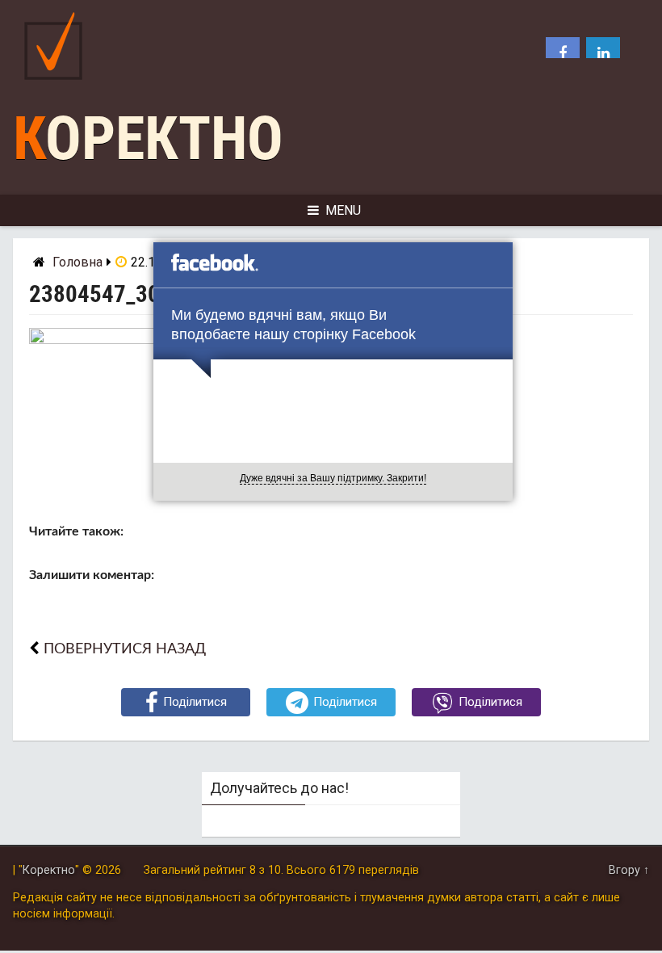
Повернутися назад (125, 649)
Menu (343, 210)
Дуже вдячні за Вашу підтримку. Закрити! (333, 478)
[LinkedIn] (603, 54)
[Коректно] (57, 83)
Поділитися (195, 702)
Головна (77, 262)
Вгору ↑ (629, 870)
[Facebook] (563, 54)
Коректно (148, 138)
